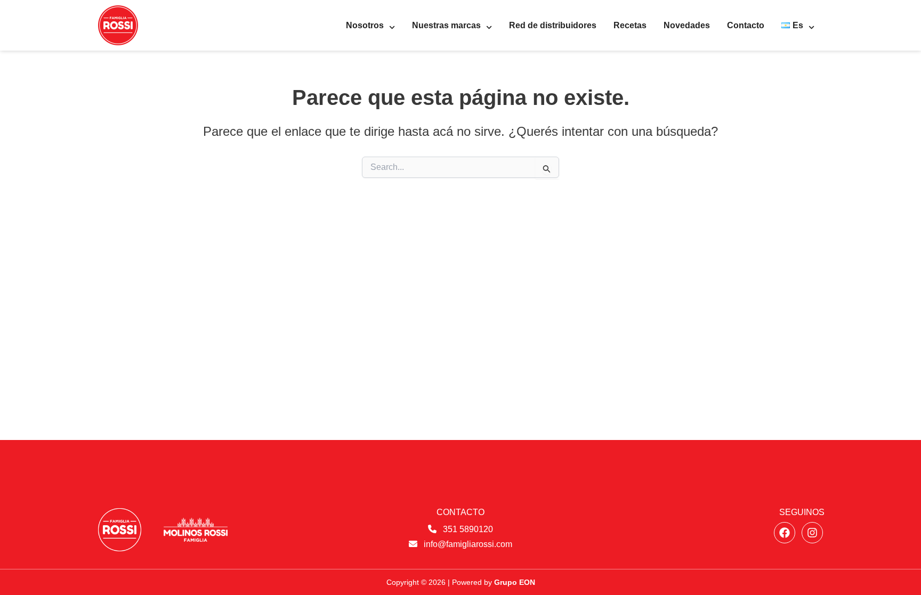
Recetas (630, 25)
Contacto (745, 25)
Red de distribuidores (552, 25)
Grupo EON (514, 582)
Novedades (687, 25)
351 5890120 (468, 529)
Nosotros (365, 25)
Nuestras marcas (446, 25)
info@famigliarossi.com (468, 544)
